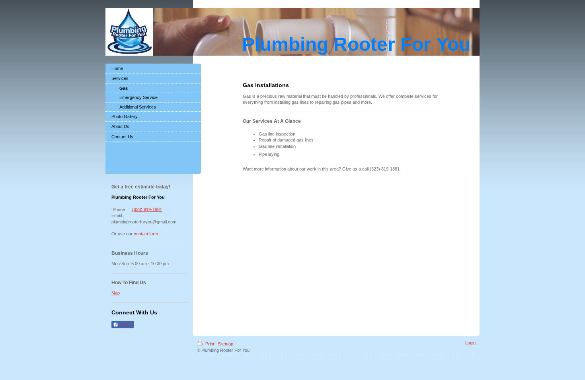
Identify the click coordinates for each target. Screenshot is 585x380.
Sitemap (225, 343)
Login (470, 342)
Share (125, 325)
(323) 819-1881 (147, 209)
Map (115, 293)
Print (209, 343)
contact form (146, 233)
